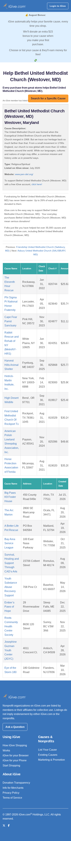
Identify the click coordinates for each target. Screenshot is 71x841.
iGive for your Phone (15, 760)
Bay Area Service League (9, 543)
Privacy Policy (11, 792)
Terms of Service (12, 797)
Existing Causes (47, 754)
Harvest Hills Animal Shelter (11, 364)
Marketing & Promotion (51, 759)
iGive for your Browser (16, 755)
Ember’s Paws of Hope (9, 606)
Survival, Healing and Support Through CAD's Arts (11, 563)
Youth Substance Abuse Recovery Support (10, 587)
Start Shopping (11, 765)
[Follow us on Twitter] (4, 825)
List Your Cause (47, 749)
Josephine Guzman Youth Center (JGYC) (10, 650)
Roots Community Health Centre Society (11, 626)
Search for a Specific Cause (48, 98)
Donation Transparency (16, 782)
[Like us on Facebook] (9, 825)
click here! (37, 184)
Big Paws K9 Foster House (10, 497)
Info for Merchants (13, 787)
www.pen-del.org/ (24, 174)
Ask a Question (15, 727)
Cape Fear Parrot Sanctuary (10, 321)
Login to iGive (58, 6)
